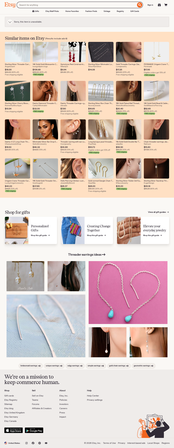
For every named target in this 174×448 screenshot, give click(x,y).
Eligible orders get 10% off (99, 150)
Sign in (150, 5)
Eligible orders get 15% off (155, 72)
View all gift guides (157, 212)
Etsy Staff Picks (52, 11)
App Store (13, 430)
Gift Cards (134, 11)
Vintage (107, 11)
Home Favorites (72, 11)
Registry (120, 11)
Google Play (34, 430)
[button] (12, 443)
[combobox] (76, 5)
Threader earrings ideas (85, 254)
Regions (166, 443)
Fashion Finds (91, 11)
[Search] (139, 5)
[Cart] (166, 5)
